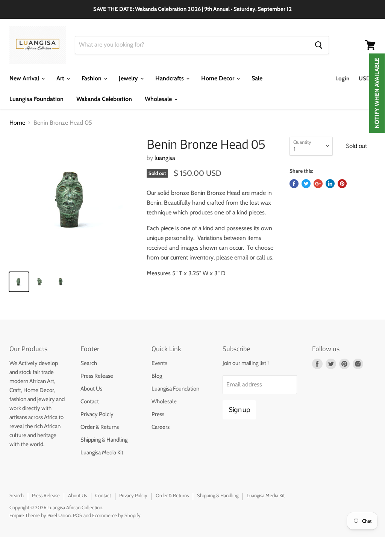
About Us (91, 388)
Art (61, 78)
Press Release (96, 376)
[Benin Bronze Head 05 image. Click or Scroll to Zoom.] (73, 201)
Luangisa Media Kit (101, 452)
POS (77, 515)
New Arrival (25, 78)
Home (17, 122)
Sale (257, 78)
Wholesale (159, 99)
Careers (161, 427)
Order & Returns (99, 427)
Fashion (92, 78)
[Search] (319, 45)
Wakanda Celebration (104, 99)
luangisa (165, 157)
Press (158, 414)
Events (159, 363)
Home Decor (218, 78)
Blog (157, 376)
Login (342, 78)
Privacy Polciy (97, 414)
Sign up (239, 410)
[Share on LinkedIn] (330, 183)
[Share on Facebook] (294, 183)
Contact (89, 401)
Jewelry (129, 78)
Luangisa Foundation (36, 99)
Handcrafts (170, 78)
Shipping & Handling (103, 439)
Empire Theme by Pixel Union (40, 515)
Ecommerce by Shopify (116, 515)
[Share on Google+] (318, 183)
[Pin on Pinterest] (342, 183)
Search (88, 363)
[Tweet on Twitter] (306, 183)
